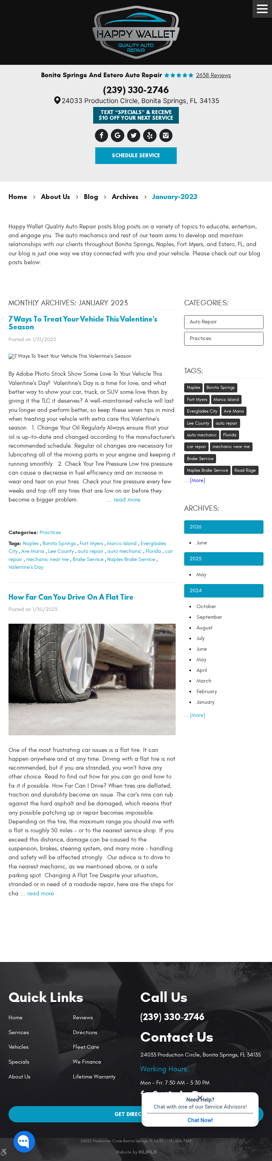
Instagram (166, 135)
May (201, 575)
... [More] (194, 480)
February (207, 692)
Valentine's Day (25, 567)
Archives (125, 196)
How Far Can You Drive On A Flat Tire (71, 597)
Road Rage (245, 470)
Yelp (150, 135)
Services (18, 1032)
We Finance (87, 1062)
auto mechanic (124, 551)
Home (17, 196)
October (206, 607)
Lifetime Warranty (94, 1077)
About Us (55, 196)
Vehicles (18, 1047)
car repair (196, 446)
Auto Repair (203, 322)
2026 (195, 527)
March (204, 681)
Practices (50, 532)
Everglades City (202, 411)
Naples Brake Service (131, 559)
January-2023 (174, 196)
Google (117, 135)
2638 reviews (213, 76)
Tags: (193, 371)
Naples (31, 543)
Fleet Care (86, 1047)
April (202, 670)
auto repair (90, 551)
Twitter (134, 135)
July (200, 638)
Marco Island (122, 543)
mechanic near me (47, 559)
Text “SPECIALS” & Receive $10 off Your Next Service (136, 114)
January (205, 702)
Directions (85, 1032)
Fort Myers (91, 543)
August (204, 628)
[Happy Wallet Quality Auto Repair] (136, 30)
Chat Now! (200, 1119)
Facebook (101, 135)
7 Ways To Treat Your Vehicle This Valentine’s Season (82, 323)
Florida (153, 551)
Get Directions (136, 1114)
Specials (18, 1062)
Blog (91, 196)
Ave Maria (32, 551)
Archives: (202, 508)
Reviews (83, 1017)
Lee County (61, 551)
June (202, 543)
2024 (195, 591)
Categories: (206, 303)
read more (127, 499)
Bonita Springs (59, 543)
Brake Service (88, 559)
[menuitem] (38, 1017)
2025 (195, 559)
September (209, 617)
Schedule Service (136, 155)
